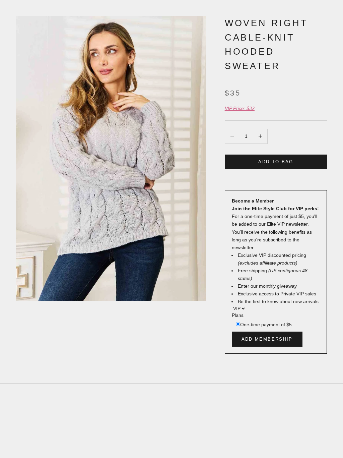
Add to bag (275, 161)
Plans (238, 315)
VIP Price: (240, 108)
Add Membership (267, 339)
